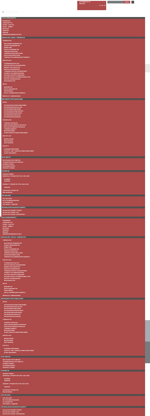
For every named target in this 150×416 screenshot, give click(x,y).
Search (127, 2)
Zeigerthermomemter (12, 45)
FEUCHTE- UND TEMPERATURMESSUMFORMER (19, 151)
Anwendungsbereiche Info (12, 34)
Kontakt (82, 3)
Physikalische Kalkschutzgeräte (13, 207)
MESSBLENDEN (9, 139)
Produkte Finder (9, 168)
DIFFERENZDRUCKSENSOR (12, 117)
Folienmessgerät (9, 166)
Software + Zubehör (10, 204)
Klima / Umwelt (8, 26)
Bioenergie (6, 21)
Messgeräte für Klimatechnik (12, 99)
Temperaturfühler (11, 51)
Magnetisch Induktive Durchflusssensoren (12, 68)
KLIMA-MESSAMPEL (10, 153)
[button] (87, 5)
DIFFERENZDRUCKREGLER (12, 115)
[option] (102, 5)
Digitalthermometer (11, 49)
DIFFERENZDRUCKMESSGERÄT (14, 111)
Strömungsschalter (11, 63)
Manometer (8, 87)
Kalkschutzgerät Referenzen (14, 214)
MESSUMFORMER (9, 131)
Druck (5, 84)
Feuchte (6, 146)
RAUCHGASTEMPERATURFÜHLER (14, 127)
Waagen (5, 32)
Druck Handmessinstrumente (15, 93)
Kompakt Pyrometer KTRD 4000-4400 (16, 184)
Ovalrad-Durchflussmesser (14, 75)
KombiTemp (8, 47)
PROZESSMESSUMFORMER (12, 109)
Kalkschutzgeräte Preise (12, 210)
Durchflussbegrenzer (12, 79)
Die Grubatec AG (84, 1)
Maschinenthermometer (13, 43)
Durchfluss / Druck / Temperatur (13, 37)
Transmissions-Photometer (13, 162)
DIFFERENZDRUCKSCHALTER (13, 107)
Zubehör (7, 181)
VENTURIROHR (8, 143)
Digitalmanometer (11, 89)
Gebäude (6, 30)
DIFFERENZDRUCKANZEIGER (13, 113)
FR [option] (104, 5)
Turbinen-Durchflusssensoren (15, 71)
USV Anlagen (6, 195)
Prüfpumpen (8, 91)
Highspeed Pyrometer (10, 190)
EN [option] (102, 5)
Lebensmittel (8, 23)
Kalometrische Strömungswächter (17, 77)
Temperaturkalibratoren (13, 53)
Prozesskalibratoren (12, 55)
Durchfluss (7, 60)
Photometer (6, 157)
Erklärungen (7, 192)
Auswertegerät (8, 164)
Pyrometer (5, 171)
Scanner (7, 179)
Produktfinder (8, 174)
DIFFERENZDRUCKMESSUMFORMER (15, 105)
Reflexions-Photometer (11, 160)
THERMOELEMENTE (10, 129)
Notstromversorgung (11, 200)
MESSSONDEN (8, 141)
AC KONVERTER (8, 202)
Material (6, 28)
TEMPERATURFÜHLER (11, 123)
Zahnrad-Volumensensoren (14, 73)
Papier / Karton (8, 25)
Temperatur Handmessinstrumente (17, 57)
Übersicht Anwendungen (12, 96)
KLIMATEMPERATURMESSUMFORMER (16, 132)
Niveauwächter (9, 81)
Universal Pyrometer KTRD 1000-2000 (16, 176)
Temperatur (7, 40)
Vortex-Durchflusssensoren (14, 65)
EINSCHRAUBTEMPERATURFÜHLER (15, 125)
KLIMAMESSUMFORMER (11, 149)
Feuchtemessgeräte (9, 18)
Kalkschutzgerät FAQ (11, 212)
